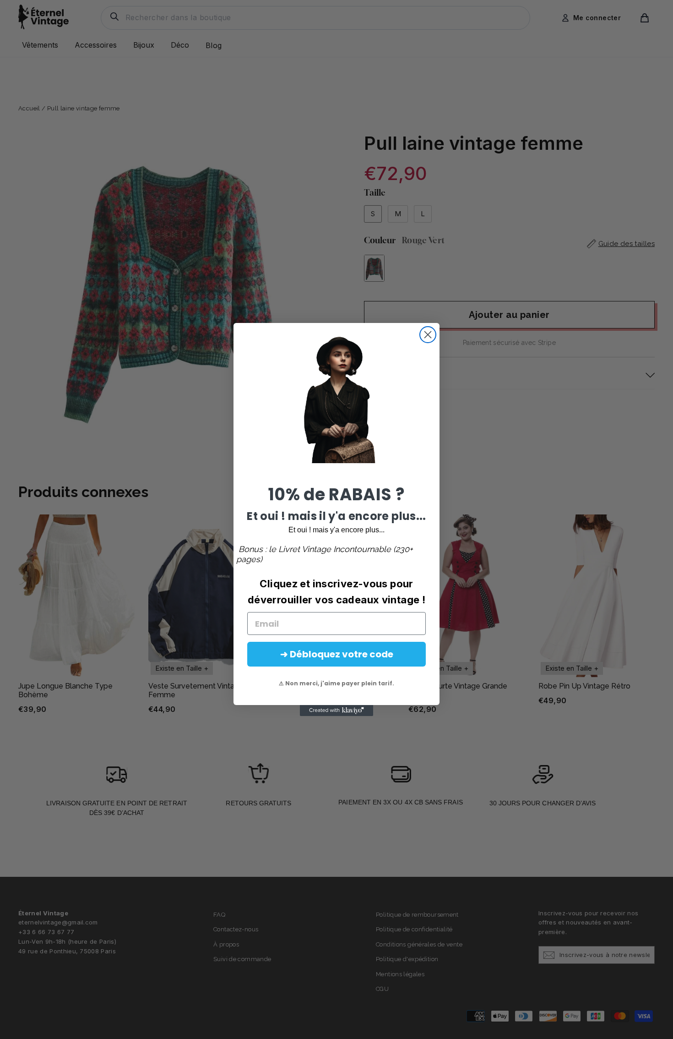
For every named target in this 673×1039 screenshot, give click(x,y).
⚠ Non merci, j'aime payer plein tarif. (336, 683)
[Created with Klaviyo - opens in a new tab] (336, 710)
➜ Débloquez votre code (336, 654)
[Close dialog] (428, 335)
